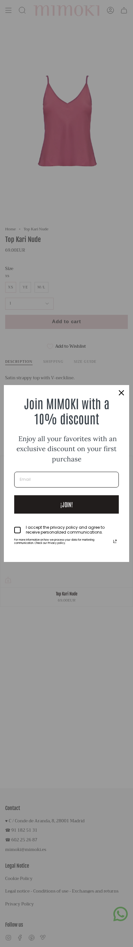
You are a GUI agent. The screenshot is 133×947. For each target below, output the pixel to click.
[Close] (121, 393)
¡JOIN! (66, 504)
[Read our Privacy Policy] (115, 541)
